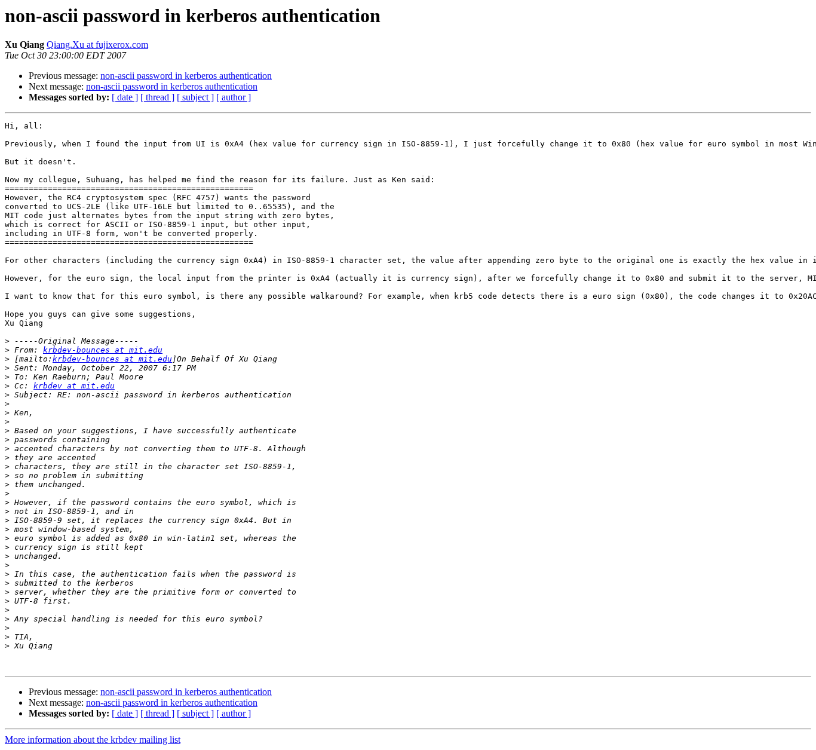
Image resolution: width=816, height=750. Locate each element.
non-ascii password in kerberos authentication (186, 76)
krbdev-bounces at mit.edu (102, 349)
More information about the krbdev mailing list (92, 739)
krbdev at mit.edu (74, 385)
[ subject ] (195, 97)
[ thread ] (157, 97)
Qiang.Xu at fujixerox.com (97, 44)
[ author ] (233, 97)
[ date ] (125, 97)
